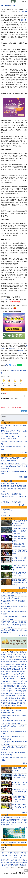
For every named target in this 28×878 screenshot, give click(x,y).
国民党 (25, 662)
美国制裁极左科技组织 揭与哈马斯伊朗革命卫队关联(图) (19, 582)
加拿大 (8, 676)
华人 (17, 693)
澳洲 (10, 698)
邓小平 (12, 700)
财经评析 (12, 5)
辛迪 (11, 825)
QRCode (14, 365)
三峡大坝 (20, 657)
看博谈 (7, 5)
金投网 (6, 299)
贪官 (11, 671)
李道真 (21, 817)
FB (2, 676)
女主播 (11, 693)
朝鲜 (4, 676)
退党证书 (17, 862)
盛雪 (25, 820)
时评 (2, 842)
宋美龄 (8, 700)
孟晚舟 (11, 666)
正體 (23, 1)
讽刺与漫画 (16, 842)
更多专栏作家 (23, 827)
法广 (18, 674)
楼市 (2, 681)
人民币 (11, 679)
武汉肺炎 (12, 652)
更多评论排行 (23, 452)
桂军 (16, 698)
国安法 (5, 659)
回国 (14, 696)
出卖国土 (5, 657)
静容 (8, 822)
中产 (11, 681)
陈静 (14, 820)
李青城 (12, 822)
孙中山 (24, 698)
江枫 (19, 822)
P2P (2, 686)
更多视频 (24, 812)
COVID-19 (9, 654)
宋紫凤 (3, 817)
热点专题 (5, 507)
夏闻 (8, 820)
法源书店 (19, 860)
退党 (2, 664)
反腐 (24, 671)
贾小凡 (16, 817)
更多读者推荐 (23, 477)
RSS (20, 857)
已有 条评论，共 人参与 (9, 398)
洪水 (14, 659)
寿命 (13, 705)
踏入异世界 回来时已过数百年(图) (11, 494)
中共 (14, 664)
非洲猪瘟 (19, 683)
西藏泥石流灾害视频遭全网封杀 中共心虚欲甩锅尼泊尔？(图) (19, 531)
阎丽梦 (18, 664)
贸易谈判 (4, 669)
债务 (18, 676)
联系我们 (16, 855)
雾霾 (5, 686)
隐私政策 (4, 855)
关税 (14, 666)
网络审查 (10, 688)
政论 (8, 842)
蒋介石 (3, 700)
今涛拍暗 (8, 817)
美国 (25, 666)
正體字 (6, 867)
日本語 (22, 867)
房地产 (24, 679)
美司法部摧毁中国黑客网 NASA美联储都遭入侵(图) (19, 567)
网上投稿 (23, 855)
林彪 (16, 700)
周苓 (11, 820)
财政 (5, 681)
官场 (5, 674)
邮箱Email (3, 847)
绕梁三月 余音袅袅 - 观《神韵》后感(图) (12, 463)
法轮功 (5, 688)
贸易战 (14, 654)
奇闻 (6, 705)
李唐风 (18, 820)
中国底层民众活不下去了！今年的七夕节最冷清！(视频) (19, 799)
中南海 (22, 669)
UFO (11, 664)
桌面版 (4, 853)
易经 (8, 703)
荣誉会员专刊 (7, 481)
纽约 (12, 865)
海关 (5, 696)
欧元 (14, 679)
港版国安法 (13, 662)
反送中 (8, 671)
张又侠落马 (4, 512)
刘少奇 (20, 700)
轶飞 (2, 820)
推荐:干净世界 (5, 860)
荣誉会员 (11, 348)
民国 (13, 698)
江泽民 (14, 669)
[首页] (13, 2)
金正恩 (22, 664)
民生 (24, 696)
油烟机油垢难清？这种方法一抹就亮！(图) (13, 622)
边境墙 (18, 666)
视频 (3, 766)
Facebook (9, 857)
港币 (20, 679)
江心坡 (15, 691)
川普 (17, 652)
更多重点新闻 (23, 588)
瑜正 (16, 822)
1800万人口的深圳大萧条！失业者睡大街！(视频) (19, 807)
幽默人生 (13, 703)
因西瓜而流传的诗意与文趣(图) (10, 483)
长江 (8, 659)
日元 (17, 679)
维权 (18, 686)
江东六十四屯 (17, 688)
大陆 (23, 683)
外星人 (10, 705)
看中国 (9, 674)
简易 (12, 817)
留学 (2, 696)
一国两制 (14, 674)
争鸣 (5, 842)
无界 (25, 862)
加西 (24, 865)
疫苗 (11, 659)
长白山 (5, 691)
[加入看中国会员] (14, 331)
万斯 (21, 666)
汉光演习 (19, 662)
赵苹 (2, 822)
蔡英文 (23, 681)
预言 (2, 705)
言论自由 (5, 693)
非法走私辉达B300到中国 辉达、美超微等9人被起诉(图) (19, 539)
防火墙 (14, 686)
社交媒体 (23, 674)
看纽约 (3, 862)
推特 (15, 857)
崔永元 (18, 669)
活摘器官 (11, 657)
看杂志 (25, 860)
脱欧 (12, 676)
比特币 (3, 679)
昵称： (3, 393)
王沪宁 (9, 669)
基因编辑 (9, 686)
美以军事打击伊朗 (6, 510)
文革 (16, 705)
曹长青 (8, 825)
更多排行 (24, 763)
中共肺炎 (3, 652)
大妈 (8, 683)
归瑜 (24, 817)
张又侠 (23, 654)
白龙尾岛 (10, 691)
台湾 (19, 681)
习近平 (19, 654)
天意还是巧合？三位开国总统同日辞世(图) (13, 486)
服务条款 (23, 853)
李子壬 (23, 822)
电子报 (10, 853)
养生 (19, 705)
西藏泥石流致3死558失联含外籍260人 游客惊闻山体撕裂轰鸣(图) (19, 523)
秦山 (5, 822)
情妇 (14, 671)
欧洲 (21, 865)
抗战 (20, 698)
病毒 (4, 654)
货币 (7, 679)
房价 (11, 683)
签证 (11, 696)
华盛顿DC (17, 865)
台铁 (15, 657)
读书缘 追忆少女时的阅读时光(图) (11, 502)
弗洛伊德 (7, 664)
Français (11, 867)
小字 (26, 11)
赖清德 (6, 666)
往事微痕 (19, 659)
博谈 (11, 842)
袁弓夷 (8, 662)
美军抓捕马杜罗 (6, 515)
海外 (2, 698)
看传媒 (7, 862)
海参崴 (15, 681)
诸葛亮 (5, 703)
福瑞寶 (12, 862)
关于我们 (16, 853)
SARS (19, 691)
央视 (14, 693)
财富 (8, 681)
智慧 (17, 703)
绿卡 (20, 696)
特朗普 (21, 652)
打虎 (2, 674)
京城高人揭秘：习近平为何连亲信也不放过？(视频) (19, 792)
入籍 (17, 696)
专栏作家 (5, 815)
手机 (24, 703)
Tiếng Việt (17, 867)
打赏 (19, 11)
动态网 (22, 862)
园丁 (22, 820)
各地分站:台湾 (6, 865)
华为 (17, 671)
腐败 (20, 671)
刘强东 (5, 683)
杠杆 (21, 676)
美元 (24, 676)
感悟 (20, 703)
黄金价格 (23, 20)
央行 (15, 676)
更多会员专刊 (23, 505)
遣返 (8, 696)
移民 (20, 693)
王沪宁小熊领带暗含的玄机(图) (10, 598)
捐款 (10, 855)
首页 (2, 5)
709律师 (22, 686)
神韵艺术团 (13, 860)
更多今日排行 (23, 635)
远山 (5, 820)
